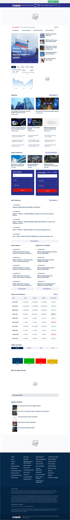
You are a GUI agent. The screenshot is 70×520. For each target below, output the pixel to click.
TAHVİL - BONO (35, 5)
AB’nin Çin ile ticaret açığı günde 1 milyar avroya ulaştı (51, 48)
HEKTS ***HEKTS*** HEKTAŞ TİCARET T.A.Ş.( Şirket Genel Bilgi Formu (32, 230)
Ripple (50, 475)
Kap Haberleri (40, 457)
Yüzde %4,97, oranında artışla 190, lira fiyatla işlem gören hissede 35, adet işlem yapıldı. (22, 277)
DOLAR (29, 364)
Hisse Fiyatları (40, 466)
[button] (57, 27)
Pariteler (26, 459)
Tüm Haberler (53, 95)
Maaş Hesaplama (41, 459)
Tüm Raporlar (22, 289)
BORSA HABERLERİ (50, 30)
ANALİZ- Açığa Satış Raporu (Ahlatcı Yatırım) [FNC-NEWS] (47, 252)
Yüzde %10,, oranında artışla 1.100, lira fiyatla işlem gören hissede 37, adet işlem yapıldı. (23, 261)
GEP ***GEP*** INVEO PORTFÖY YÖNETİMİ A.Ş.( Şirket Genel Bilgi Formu (33, 236)
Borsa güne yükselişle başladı (26, 427)
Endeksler (39, 472)
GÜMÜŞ (32, 5)
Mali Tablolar (52, 466)
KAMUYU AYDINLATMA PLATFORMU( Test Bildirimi (26, 207)
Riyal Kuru (14, 468)
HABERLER (47, 5)
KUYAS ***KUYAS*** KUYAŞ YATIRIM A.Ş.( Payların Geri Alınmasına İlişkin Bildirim (33, 214)
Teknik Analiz (52, 461)
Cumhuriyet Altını (29, 470)
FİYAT (25, 298)
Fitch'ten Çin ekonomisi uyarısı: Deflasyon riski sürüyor (33, 411)
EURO (23, 67)
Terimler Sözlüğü (53, 477)
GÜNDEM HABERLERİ (26, 30)
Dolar (12, 457)
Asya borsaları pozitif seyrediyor (27, 422)
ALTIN (29, 5)
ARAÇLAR (51, 5)
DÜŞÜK (43, 298)
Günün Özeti (39, 464)
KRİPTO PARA (39, 5)
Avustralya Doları (16, 470)
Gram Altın (27, 467)
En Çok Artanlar (40, 474)
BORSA (22, 5)
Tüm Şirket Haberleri (51, 152)
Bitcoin (50, 470)
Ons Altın (26, 474)
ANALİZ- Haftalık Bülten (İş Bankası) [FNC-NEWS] (44, 276)
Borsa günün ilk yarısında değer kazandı (29, 406)
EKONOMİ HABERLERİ (38, 30)
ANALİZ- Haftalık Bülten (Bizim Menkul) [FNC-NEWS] (45, 268)
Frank (12, 464)
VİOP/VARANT (52, 459)
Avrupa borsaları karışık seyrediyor (28, 417)
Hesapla (23, 190)
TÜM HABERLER (15, 30)
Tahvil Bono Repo (53, 457)
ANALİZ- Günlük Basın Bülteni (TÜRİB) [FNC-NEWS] (45, 260)
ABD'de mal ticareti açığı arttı (51, 34)
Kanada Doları (15, 466)
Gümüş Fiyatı (27, 479)
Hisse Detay (51, 464)
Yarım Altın (27, 472)
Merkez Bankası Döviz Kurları (28, 462)
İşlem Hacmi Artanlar (39, 477)
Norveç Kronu (15, 473)
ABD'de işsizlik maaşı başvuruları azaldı (51, 40)
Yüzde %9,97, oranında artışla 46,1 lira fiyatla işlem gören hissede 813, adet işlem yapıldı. (22, 269)
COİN (13, 298)
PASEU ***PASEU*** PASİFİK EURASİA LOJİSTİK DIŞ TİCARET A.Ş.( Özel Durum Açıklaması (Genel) (34, 222)
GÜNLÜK (17, 348)
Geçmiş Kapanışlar (39, 469)
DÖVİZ (25, 5)
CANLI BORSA (51, 1)
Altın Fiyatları (27, 465)
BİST (14, 67)
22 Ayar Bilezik (28, 477)
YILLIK (52, 348)
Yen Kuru (26, 457)
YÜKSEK (34, 298)
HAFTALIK (29, 348)
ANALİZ (42, 5)
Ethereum (51, 473)
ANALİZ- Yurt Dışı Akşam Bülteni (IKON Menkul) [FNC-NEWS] (46, 284)
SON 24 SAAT (53, 298)
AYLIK (41, 348)
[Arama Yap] (59, 5)
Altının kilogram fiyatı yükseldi (28, 27)
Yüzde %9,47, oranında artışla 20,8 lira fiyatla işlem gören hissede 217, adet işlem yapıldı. (22, 285)
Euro (12, 459)
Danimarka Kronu (16, 475)
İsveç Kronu (14, 477)
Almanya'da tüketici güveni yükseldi (51, 53)
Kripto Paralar (52, 468)
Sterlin (13, 461)
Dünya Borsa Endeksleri (39, 481)
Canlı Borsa (39, 461)
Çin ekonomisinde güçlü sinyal (51, 59)
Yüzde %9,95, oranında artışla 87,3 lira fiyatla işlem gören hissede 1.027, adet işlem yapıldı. (22, 253)
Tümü (55, 294)
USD (18, 67)
